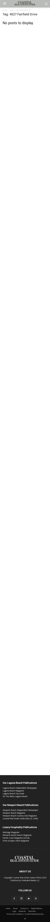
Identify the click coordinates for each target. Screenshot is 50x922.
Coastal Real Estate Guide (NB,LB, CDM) (20, 818)
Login (14, 911)
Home (5, 10)
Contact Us (24, 908)
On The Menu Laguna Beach (15, 796)
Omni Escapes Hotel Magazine (16, 840)
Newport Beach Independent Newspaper (20, 810)
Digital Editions (36, 908)
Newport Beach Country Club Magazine (20, 815)
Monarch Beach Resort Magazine (17, 835)
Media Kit (22, 911)
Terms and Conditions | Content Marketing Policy (25, 914)
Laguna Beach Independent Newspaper (20, 788)
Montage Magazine (11, 832)
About (15, 908)
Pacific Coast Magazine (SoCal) (16, 838)
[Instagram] (21, 898)
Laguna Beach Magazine (13, 790)
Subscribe (32, 911)
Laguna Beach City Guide (13, 793)
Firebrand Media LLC (31, 880)
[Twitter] (36, 898)
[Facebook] (14, 898)
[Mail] (28, 898)
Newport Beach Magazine (14, 813)
